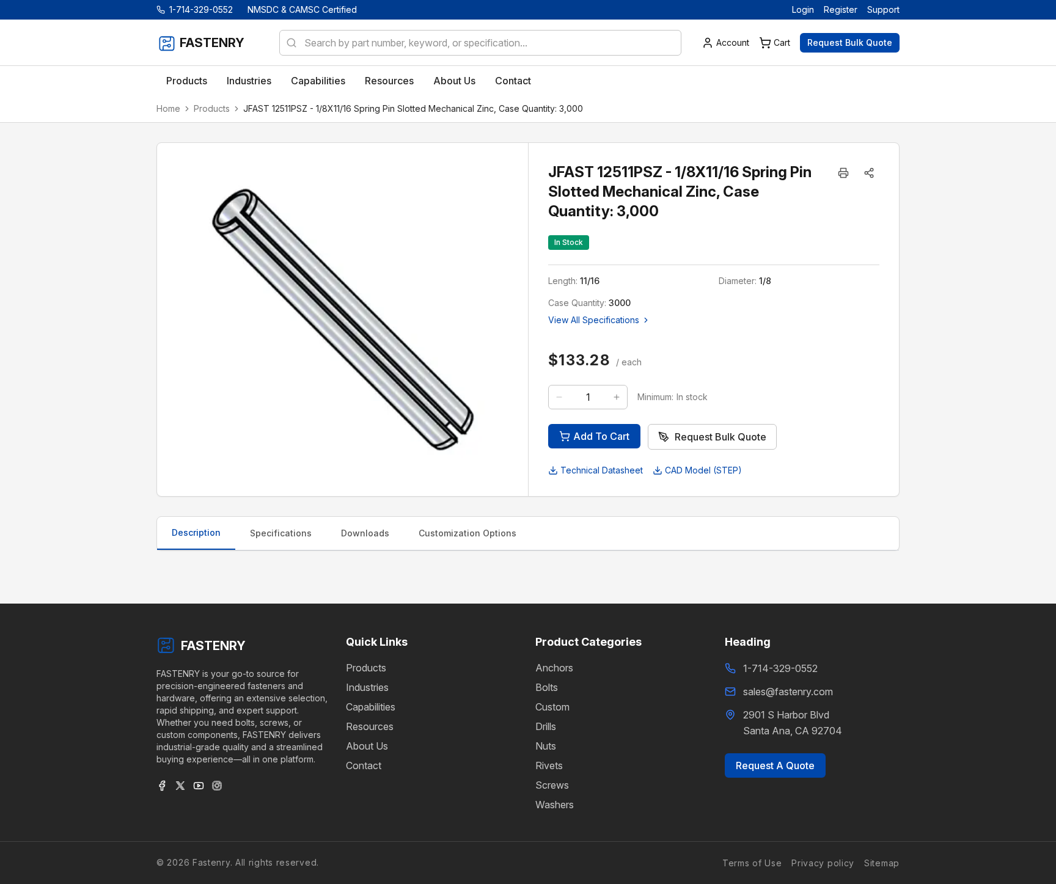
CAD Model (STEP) (703, 470)
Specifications (281, 533)
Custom (552, 707)
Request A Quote (775, 765)
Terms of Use (752, 862)
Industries (367, 687)
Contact (363, 765)
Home (168, 108)
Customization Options (467, 533)
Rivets (549, 765)
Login (803, 9)
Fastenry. (210, 862)
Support (883, 9)
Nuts (545, 746)
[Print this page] (843, 173)
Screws (552, 785)
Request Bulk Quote (849, 42)
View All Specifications (593, 320)
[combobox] (480, 43)
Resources (370, 726)
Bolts (546, 687)
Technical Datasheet (601, 470)
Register (840, 9)
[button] (869, 173)
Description (196, 532)
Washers (554, 804)
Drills (545, 726)
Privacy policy (822, 862)
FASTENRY (213, 645)
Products (212, 108)
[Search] (288, 43)
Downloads (365, 533)
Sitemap (882, 862)
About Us (367, 746)
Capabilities (370, 707)
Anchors (554, 668)
